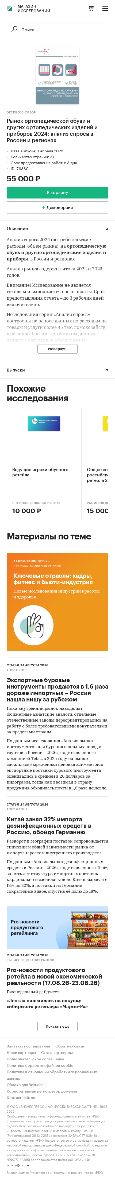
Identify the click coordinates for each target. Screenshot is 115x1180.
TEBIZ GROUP (17, 670)
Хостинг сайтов (21, 1098)
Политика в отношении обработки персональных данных (52, 1075)
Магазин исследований (34, 9)
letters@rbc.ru (18, 1164)
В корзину (57, 192)
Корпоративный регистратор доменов (42, 1091)
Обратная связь (69, 1046)
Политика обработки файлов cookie (40, 1066)
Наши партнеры (21, 1053)
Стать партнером (57, 1053)
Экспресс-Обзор (21, 112)
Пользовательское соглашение (35, 1059)
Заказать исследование (28, 1046)
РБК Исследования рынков (36, 503)
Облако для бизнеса (25, 1085)
